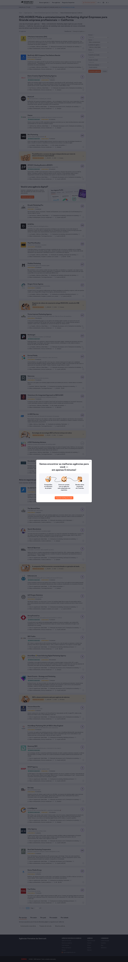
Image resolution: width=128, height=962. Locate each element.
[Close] (90, 461)
